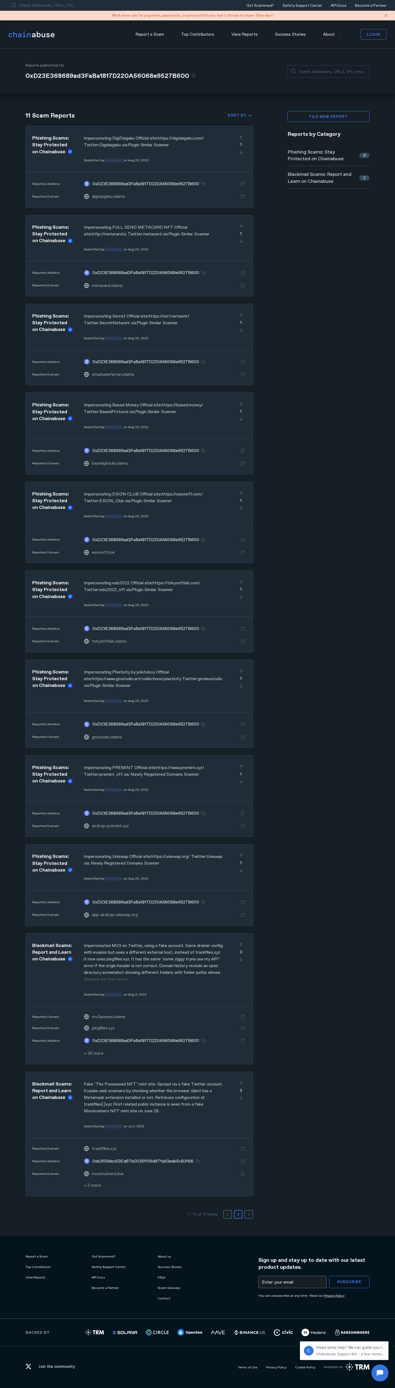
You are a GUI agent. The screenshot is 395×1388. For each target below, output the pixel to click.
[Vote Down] (241, 152)
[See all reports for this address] (242, 184)
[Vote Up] (241, 137)
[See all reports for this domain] (242, 196)
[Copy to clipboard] (193, 75)
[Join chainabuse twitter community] (30, 1367)
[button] (139, 166)
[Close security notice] (386, 15)
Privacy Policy (334, 1296)
